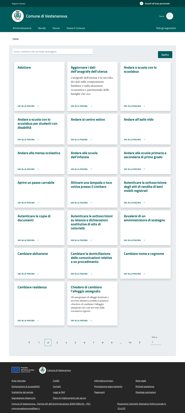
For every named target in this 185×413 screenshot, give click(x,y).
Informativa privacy (103, 380)
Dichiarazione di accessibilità (26, 386)
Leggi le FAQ (59, 392)
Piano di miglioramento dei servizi (69, 398)
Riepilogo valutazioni (146, 392)
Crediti (56, 380)
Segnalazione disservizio (23, 398)
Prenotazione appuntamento (108, 386)
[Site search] (169, 16)
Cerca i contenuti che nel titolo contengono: (35, 51)
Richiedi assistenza (145, 386)
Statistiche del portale (22, 392)
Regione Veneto (18, 3)
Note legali (141, 380)
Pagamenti (99, 392)
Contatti (57, 386)
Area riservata (19, 380)
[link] (29, 105)
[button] (154, 3)
